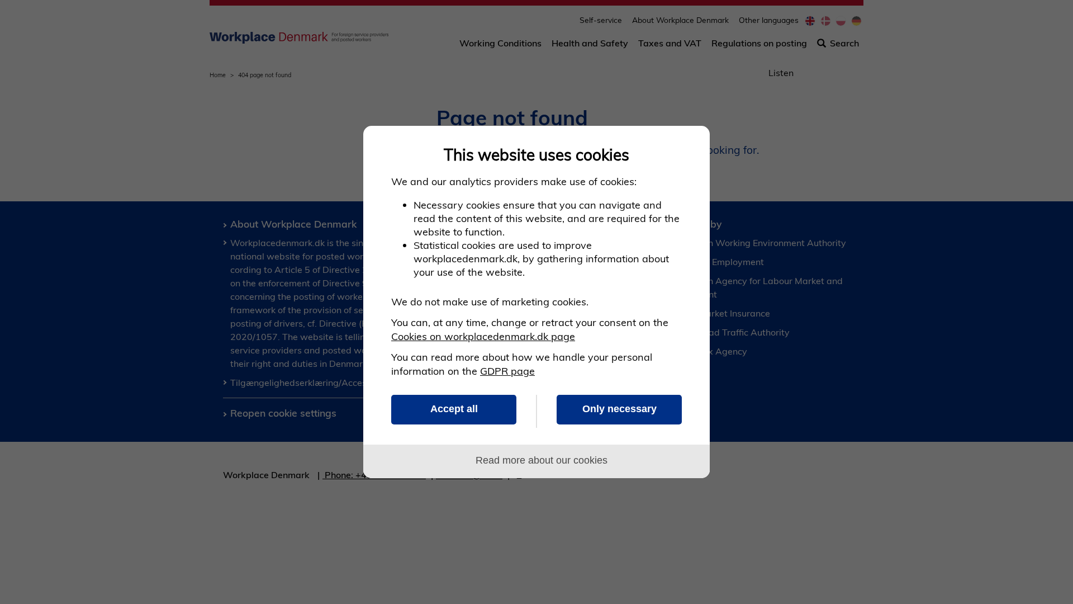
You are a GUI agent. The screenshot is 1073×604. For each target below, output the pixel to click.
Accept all (454, 408)
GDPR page (507, 371)
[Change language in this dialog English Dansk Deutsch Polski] (689, 147)
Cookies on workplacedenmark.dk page (483, 336)
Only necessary (619, 408)
